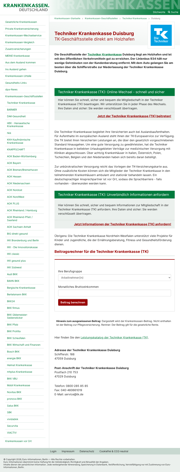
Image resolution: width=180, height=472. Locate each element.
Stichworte (159, 12)
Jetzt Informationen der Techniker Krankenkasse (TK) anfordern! (122, 224)
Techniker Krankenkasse (105, 54)
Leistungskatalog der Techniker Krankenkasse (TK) (114, 337)
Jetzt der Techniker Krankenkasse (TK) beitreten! (134, 116)
